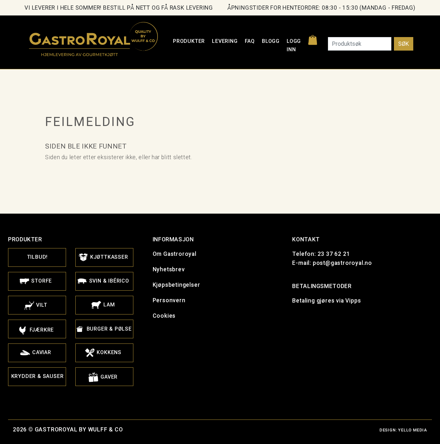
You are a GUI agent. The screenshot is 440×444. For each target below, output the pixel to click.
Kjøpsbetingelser (176, 285)
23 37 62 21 (334, 254)
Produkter (189, 41)
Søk (403, 44)
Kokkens (108, 352)
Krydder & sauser (37, 376)
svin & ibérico (108, 281)
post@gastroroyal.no (342, 263)
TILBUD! (37, 257)
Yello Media (412, 430)
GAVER (108, 377)
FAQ (250, 41)
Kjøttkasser (108, 257)
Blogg (271, 41)
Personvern (169, 300)
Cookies (164, 316)
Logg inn (294, 45)
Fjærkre (41, 330)
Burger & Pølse (108, 329)
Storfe (41, 281)
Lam (108, 305)
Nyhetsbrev (169, 269)
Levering (224, 41)
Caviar (41, 352)
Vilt (41, 305)
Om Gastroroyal (174, 254)
